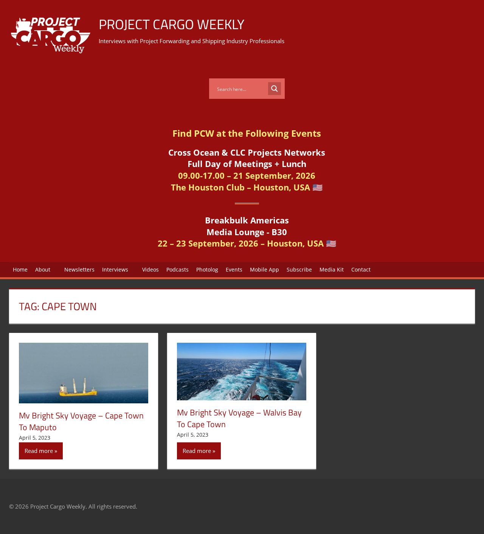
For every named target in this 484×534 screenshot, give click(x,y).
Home (20, 269)
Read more (39, 450)
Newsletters (79, 269)
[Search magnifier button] (274, 88)
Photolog (207, 269)
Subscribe (299, 269)
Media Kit (332, 269)
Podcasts (177, 269)
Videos (150, 269)
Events (234, 269)
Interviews (115, 269)
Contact (361, 269)
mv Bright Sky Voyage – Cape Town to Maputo (81, 421)
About (42, 269)
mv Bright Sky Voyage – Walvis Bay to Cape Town (239, 418)
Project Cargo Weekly (171, 24)
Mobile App (264, 269)
